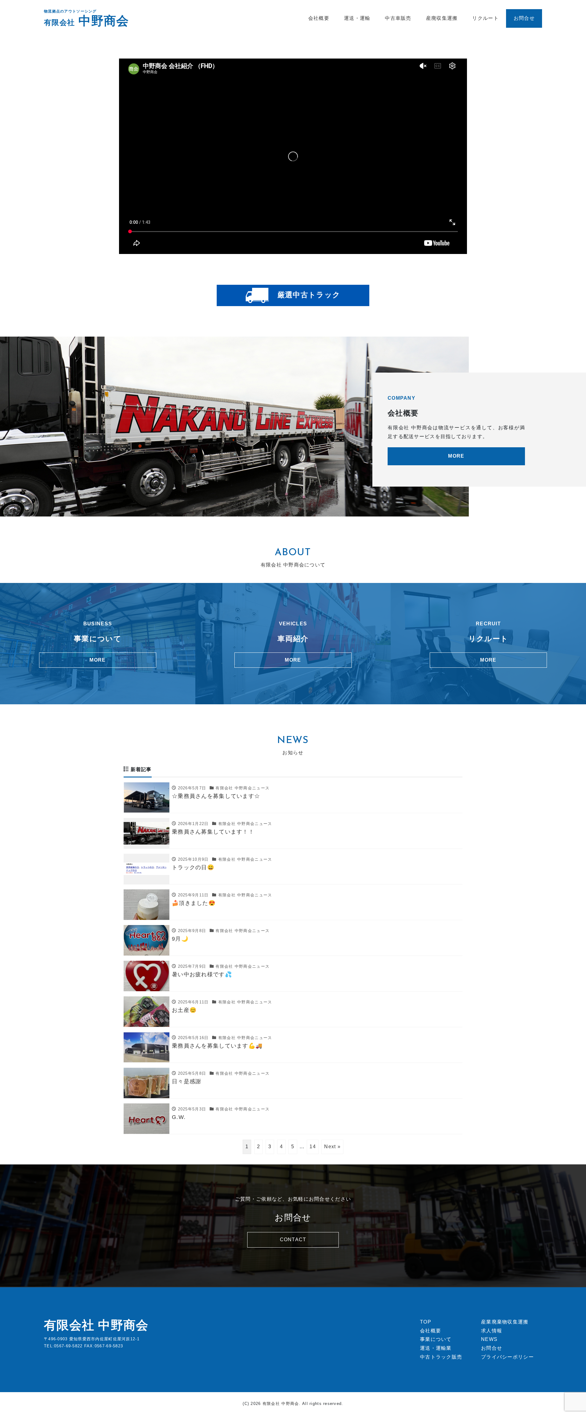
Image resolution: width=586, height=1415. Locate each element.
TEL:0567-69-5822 (63, 1346)
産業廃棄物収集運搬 (505, 1321)
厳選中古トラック (308, 295)
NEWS (489, 1339)
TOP (425, 1321)
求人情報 (491, 1330)
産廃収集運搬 (442, 18)
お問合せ (524, 18)
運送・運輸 (357, 18)
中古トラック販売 (441, 1357)
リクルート (485, 18)
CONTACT (293, 1239)
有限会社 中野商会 (96, 1325)
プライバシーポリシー (507, 1357)
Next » (332, 1146)
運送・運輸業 (436, 1348)
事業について (436, 1339)
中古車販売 (398, 18)
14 (312, 1146)
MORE (456, 456)
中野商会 (86, 20)
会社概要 (318, 18)
